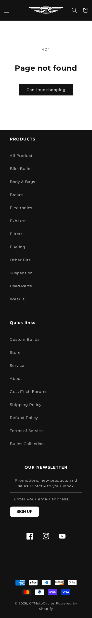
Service (17, 365)
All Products (22, 155)
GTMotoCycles (42, 603)
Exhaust (18, 220)
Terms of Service (26, 430)
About (16, 378)
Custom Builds (24, 339)
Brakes (16, 194)
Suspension (21, 273)
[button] (6, 10)
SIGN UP (24, 512)
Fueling (17, 247)
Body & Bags (22, 181)
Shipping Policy (25, 404)
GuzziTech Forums (28, 391)
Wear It (17, 299)
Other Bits (20, 260)
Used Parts (21, 286)
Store (15, 352)
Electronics (21, 207)
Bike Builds (21, 168)
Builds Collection (27, 443)
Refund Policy (24, 417)
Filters (16, 234)
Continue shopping (45, 89)
